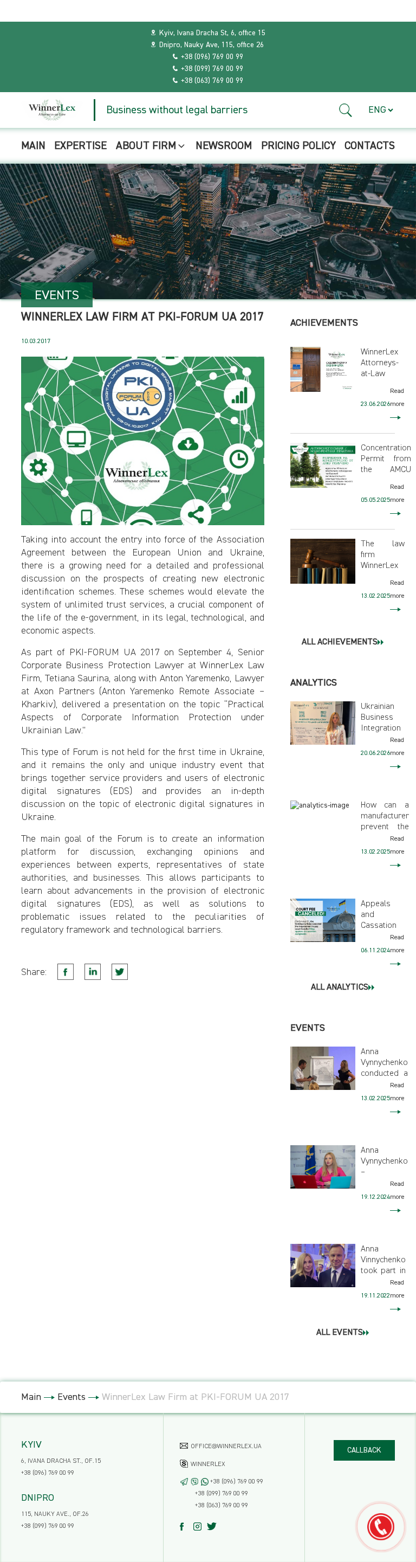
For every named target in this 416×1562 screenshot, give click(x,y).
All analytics (339, 987)
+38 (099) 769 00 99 (212, 69)
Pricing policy (298, 145)
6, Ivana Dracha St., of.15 (61, 1461)
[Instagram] (200, 1526)
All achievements (340, 642)
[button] (346, 110)
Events (71, 1397)
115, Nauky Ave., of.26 (55, 1514)
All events (339, 1332)
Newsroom (224, 145)
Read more (397, 398)
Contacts (369, 145)
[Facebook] (186, 1526)
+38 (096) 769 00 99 (212, 57)
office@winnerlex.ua (226, 1446)
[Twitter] (213, 1526)
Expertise (80, 145)
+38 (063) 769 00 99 (212, 81)
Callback (364, 1450)
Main (33, 145)
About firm (146, 145)
